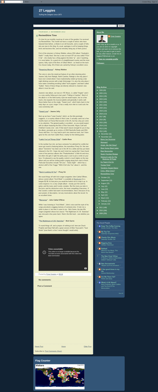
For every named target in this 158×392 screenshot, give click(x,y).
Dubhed (104, 249)
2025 (101, 93)
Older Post (87, 346)
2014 (101, 125)
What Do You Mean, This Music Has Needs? (109, 251)
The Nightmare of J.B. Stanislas (51, 221)
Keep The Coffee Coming (110, 226)
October (104, 177)
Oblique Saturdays (107, 245)
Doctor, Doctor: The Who (109, 228)
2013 (101, 128)
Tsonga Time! (105, 165)
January (104, 204)
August (104, 183)
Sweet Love (43, 111)
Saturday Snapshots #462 (110, 234)
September (105, 180)
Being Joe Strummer (108, 139)
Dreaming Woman (46, 70)
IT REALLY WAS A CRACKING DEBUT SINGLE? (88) (111, 259)
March (103, 198)
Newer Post (39, 346)
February (104, 201)
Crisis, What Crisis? (108, 171)
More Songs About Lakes (110, 148)
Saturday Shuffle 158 (108, 239)
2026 (101, 90)
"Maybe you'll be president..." (110, 265)
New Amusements (108, 264)
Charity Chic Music (108, 237)
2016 (101, 120)
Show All (121, 293)
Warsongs (43, 200)
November (105, 137)
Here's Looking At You (47, 172)
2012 (101, 131)
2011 (101, 207)
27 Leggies (47, 10)
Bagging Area (106, 243)
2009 (101, 213)
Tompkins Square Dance (109, 168)
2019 (101, 111)
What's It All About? (108, 282)
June (103, 189)
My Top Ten (105, 232)
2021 (101, 105)
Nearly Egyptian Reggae (109, 154)
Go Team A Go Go (107, 162)
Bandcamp (77, 179)
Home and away (106, 279)
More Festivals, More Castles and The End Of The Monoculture (111, 286)
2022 (101, 102)
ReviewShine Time (107, 174)
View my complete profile (108, 59)
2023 (101, 99)
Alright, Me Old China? (109, 145)
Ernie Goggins (116, 36)
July (103, 186)
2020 (101, 108)
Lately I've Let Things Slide (49, 139)
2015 (101, 122)
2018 (101, 114)
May (103, 192)
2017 (101, 117)
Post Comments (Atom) (53, 351)
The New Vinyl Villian (109, 256)
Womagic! (104, 142)
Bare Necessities (107, 151)
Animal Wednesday (107, 273)
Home (63, 346)
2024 (101, 96)
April (103, 195)
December (105, 134)
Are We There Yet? (108, 277)
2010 (101, 210)
